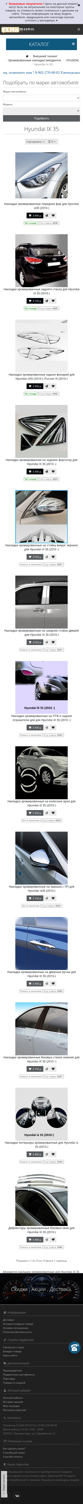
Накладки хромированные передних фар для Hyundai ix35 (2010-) (41, 206)
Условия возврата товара (18, 1324)
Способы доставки (14, 1452)
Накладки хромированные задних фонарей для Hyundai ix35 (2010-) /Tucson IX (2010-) (42, 376)
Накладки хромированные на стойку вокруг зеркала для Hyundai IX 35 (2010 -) (41, 547)
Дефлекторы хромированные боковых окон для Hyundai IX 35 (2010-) (41, 1230)
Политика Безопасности (17, 1332)
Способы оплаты (13, 1456)
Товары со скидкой (14, 1382)
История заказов (13, 1402)
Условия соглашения (15, 1328)
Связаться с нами (13, 1347)
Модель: (8, 104)
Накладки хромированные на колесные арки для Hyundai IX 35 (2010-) (41, 803)
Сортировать (34, 141)
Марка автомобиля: (14, 91)
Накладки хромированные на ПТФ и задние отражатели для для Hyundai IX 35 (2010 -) (41, 718)
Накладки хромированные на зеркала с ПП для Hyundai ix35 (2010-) (41, 889)
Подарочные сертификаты (19, 1374)
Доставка (8, 1319)
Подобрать (41, 118)
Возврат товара (12, 1351)
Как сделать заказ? (14, 1448)
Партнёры (9, 1378)
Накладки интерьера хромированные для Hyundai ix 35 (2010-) (41, 1145)
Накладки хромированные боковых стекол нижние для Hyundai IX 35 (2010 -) (41, 1059)
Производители (12, 1370)
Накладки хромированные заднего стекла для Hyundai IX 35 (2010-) (42, 291)
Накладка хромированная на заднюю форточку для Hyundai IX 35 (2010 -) (41, 462)
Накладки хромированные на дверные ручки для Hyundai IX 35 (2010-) (41, 974)
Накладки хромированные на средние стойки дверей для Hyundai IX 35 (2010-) (41, 633)
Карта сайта (10, 1355)
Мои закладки (11, 1406)
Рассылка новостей (14, 1410)
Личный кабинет (13, 1398)
